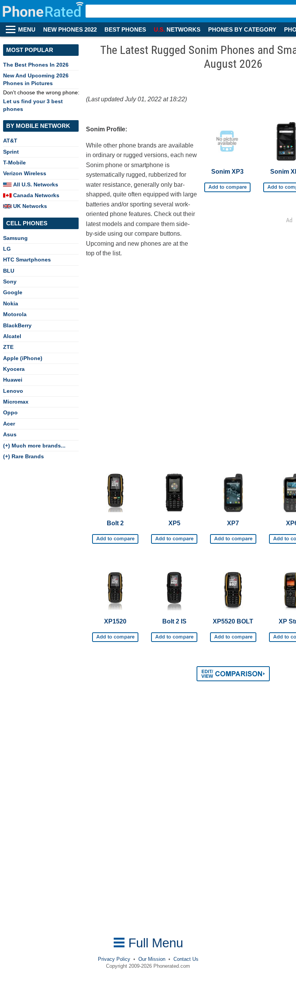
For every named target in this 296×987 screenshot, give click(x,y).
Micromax (16, 402)
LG (7, 249)
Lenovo (13, 391)
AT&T (10, 140)
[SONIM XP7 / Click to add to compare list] (233, 536)
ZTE (8, 347)
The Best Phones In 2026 (36, 65)
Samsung (15, 238)
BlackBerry (17, 325)
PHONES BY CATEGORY (242, 30)
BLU (8, 271)
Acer (9, 424)
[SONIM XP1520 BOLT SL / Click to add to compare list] (115, 634)
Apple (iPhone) (22, 358)
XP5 (174, 523)
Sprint (11, 152)
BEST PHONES (125, 30)
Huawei (12, 380)
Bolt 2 (115, 523)
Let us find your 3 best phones (33, 105)
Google (12, 292)
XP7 (233, 523)
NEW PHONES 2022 (70, 30)
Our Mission (151, 959)
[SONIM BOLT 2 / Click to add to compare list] (115, 536)
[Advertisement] (147, 814)
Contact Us (185, 959)
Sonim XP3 (227, 171)
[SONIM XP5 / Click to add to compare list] (174, 536)
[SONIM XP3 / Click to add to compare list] (227, 184)
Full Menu (154, 943)
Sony (10, 281)
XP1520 (115, 621)
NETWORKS (177, 30)
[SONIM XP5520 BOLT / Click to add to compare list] (233, 634)
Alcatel (12, 336)
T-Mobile (14, 162)
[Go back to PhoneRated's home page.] (44, 11)
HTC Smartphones (27, 259)
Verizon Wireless (24, 173)
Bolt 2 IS (174, 621)
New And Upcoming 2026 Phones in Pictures (36, 79)
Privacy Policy (114, 959)
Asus (10, 434)
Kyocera (14, 369)
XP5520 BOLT (233, 621)
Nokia (10, 303)
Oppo (10, 412)
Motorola (15, 314)
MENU (26, 30)
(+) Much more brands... (34, 445)
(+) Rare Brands (23, 456)
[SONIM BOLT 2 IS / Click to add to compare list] (174, 634)
